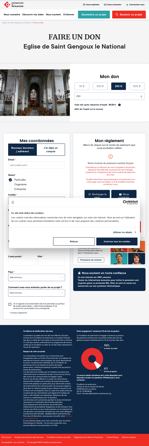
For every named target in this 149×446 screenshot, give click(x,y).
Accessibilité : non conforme (13, 442)
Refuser (74, 241)
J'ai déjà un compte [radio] (51, 149)
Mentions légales (129, 437)
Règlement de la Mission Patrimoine (88, 437)
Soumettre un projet (94, 14)
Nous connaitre (12, 14)
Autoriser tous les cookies (117, 241)
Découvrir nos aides (33, 14)
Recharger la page (99, 196)
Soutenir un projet (131, 14)
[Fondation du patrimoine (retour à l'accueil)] (13, 4)
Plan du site (6, 437)
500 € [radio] (137, 86)
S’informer (68, 14)
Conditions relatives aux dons (59, 437)
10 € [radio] (82, 86)
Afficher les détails (122, 232)
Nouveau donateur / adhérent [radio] (22, 149)
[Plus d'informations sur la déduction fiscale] (119, 104)
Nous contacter (114, 4)
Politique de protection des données (29, 437)
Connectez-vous (136, 4)
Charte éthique (113, 437)
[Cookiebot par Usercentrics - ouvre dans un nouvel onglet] (125, 202)
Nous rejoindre (92, 4)
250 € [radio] (118, 86)
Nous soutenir (53, 14)
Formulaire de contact (91, 260)
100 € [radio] (100, 86)
